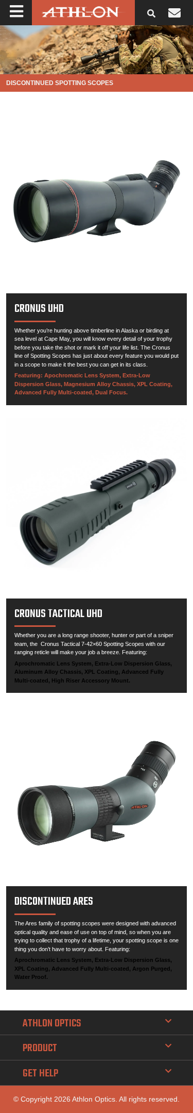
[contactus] (174, 13)
